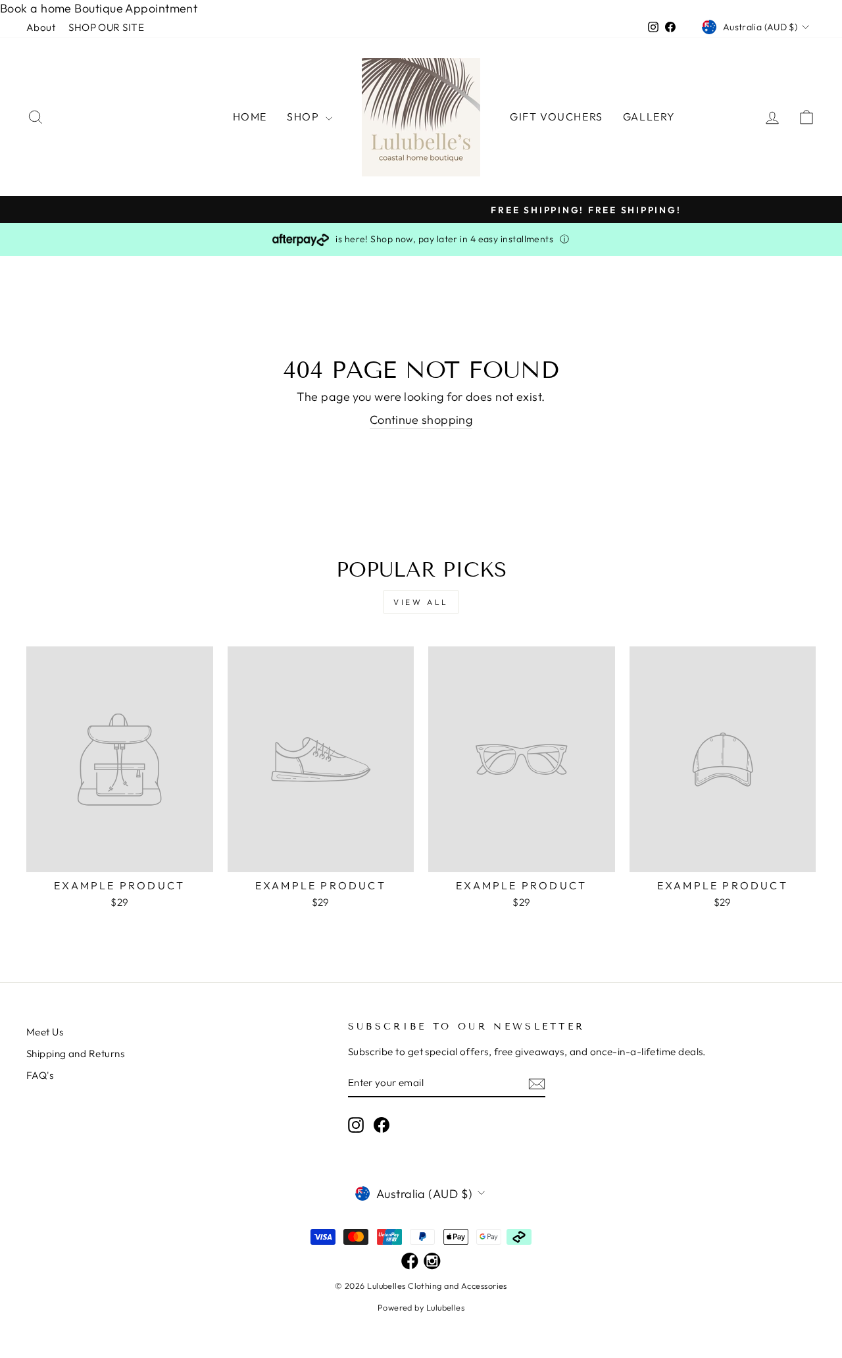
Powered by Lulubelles (421, 1307)
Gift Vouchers (556, 116)
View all (421, 602)
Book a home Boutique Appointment (98, 8)
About (40, 27)
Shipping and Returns (75, 1053)
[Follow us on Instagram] (431, 1262)
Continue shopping (421, 419)
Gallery (649, 116)
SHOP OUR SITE (106, 27)
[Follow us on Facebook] (410, 1262)
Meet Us (44, 1032)
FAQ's (39, 1075)
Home (250, 116)
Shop (304, 116)
